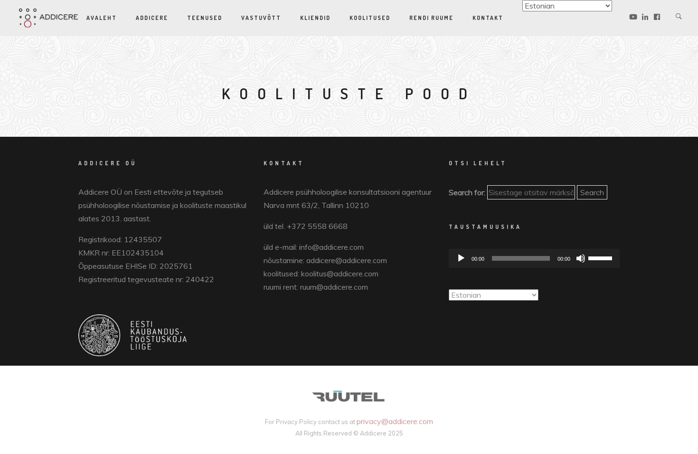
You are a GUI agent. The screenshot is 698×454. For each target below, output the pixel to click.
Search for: (467, 192)
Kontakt (487, 17)
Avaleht (101, 17)
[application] (534, 258)
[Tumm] (580, 258)
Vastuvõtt (261, 17)
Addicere (152, 17)
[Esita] (461, 258)
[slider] (601, 257)
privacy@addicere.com (395, 421)
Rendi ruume (431, 17)
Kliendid (315, 17)
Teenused (204, 17)
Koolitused (369, 17)
